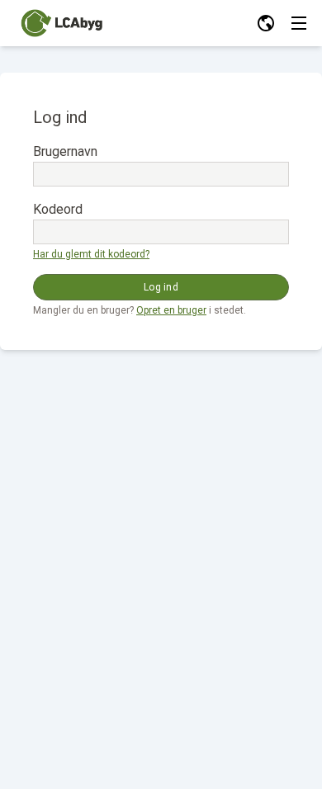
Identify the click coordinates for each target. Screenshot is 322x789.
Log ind (161, 287)
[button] (266, 23)
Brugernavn (65, 151)
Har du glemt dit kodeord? (91, 254)
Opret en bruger (171, 310)
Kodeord (58, 209)
